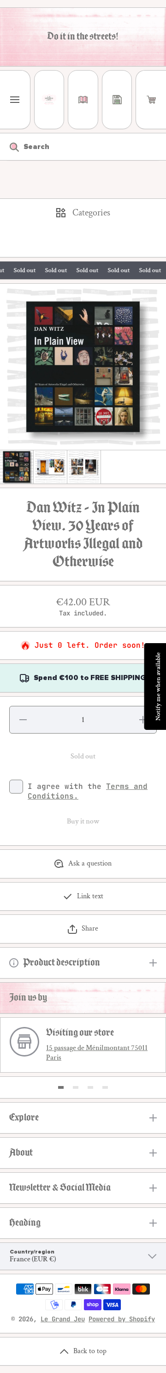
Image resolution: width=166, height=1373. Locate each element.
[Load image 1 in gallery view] (16, 467)
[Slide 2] (75, 1087)
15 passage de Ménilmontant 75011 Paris (97, 1053)
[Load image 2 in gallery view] (50, 467)
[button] (151, 100)
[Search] (9, 147)
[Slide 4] (105, 1087)
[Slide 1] (61, 1087)
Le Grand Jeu (63, 1319)
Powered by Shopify (122, 1319)
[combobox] (83, 147)
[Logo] (49, 99)
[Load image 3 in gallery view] (84, 467)
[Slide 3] (90, 1087)
